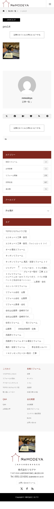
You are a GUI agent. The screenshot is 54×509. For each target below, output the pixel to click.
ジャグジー (10, 268)
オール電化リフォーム (15, 249)
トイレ (29, 383)
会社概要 (31, 399)
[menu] (50, 4)
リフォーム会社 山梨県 (16, 298)
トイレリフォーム (13, 274)
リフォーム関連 (26, 175)
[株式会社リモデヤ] (27, 459)
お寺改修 (26, 169)
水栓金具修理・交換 (27, 329)
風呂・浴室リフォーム (15, 347)
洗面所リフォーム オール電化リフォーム (23, 341)
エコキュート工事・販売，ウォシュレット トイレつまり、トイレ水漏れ (26, 244)
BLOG (29, 418)
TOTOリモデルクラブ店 (16, 231)
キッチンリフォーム (14, 255)
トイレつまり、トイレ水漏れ (34, 268)
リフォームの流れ (9, 378)
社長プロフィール (33, 409)
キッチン (30, 378)
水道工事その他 (32, 392)
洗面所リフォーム (13, 335)
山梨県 (8, 329)
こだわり (7, 369)
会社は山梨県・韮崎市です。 (18, 316)
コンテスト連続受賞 (34, 413)
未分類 (26, 189)
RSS (32, 488)
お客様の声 (6, 409)
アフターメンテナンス (10, 383)
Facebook (27, 488)
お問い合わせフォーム (27, 483)
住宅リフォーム (12, 323)
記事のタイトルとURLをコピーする (27, 35)
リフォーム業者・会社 (15, 304)
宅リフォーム (32, 323)
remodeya (27, 98)
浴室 (28, 374)
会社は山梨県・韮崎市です (17, 310)
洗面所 (29, 387)
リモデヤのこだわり (9, 374)
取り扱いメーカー (9, 392)
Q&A (5, 399)
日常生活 (26, 182)
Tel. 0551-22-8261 (19, 476)
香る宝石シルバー (39, 347)
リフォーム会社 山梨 (15, 292)
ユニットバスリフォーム (16, 286)
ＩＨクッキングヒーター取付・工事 (21, 353)
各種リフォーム (34, 369)
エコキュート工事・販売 (16, 237)
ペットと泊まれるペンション (18, 280)
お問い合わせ (31, 422)
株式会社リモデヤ (32, 497)
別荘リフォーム (26, 162)
